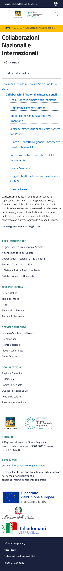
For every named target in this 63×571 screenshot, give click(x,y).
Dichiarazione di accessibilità (19, 556)
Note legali (10, 550)
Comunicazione (12, 367)
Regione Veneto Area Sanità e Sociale (22, 247)
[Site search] (56, 14)
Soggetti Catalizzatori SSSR (17, 264)
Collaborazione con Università (18, 276)
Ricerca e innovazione (14, 402)
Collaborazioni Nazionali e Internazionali (31, 94)
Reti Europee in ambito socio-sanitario (33, 100)
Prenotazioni (9, 339)
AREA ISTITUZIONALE (14, 241)
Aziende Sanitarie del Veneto (17, 253)
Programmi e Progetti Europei (28, 108)
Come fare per (9, 356)
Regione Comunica (12, 373)
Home (7, 28)
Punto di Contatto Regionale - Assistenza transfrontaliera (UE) (35, 144)
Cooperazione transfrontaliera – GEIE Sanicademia (32, 157)
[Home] (30, 14)
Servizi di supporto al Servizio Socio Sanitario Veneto (29, 86)
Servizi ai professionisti (14, 310)
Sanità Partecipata (12, 385)
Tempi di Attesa (10, 299)
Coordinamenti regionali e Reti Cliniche (23, 258)
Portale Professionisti (13, 316)
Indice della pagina (17, 73)
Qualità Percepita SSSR (15, 391)
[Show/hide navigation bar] (5, 14)
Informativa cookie (14, 563)
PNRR (5, 304)
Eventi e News (18, 189)
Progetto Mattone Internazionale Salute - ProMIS (35, 178)
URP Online (8, 379)
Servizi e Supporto (14, 327)
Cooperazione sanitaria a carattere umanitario (30, 118)
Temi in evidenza (12, 287)
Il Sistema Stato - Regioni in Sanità (21, 270)
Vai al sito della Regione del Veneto (21, 4)
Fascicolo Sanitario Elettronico (18, 333)
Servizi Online (9, 293)
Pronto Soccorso (11, 345)
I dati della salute (11, 396)
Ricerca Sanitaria (20, 168)
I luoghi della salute (12, 350)
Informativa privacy (14, 543)
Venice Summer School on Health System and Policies (35, 131)
